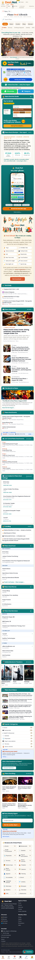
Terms (7, 952)
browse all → (29, 477)
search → (30, 526)
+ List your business (21, 7)
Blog (24, 24)
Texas (3, 4)
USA (27, 2)
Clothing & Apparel (19, 27)
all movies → (29, 662)
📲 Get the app (14, 7)
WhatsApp (10, 91)
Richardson (21, 923)
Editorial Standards (12, 946)
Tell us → (5, 756)
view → (30, 434)
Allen (19, 925)
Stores (20, 905)
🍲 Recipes (4, 917)
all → (31, 96)
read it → (30, 132)
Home (5, 24)
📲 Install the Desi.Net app (17, 208)
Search (26, 957)
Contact (3, 941)
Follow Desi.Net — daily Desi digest (19, 84)
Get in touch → (6, 836)
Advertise (31, 6)
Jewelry (28, 27)
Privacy (3, 952)
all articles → (29, 773)
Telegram (27, 91)
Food (19, 903)
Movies (30, 24)
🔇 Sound (29, 54)
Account (3, 6)
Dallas (20, 919)
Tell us (31, 946)
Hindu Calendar (22, 911)
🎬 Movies (4, 919)
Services (20, 907)
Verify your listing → (20, 79)
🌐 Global (21, 2)
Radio (32, 957)
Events (18, 24)
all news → (30, 309)
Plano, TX (6, 11)
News (11, 24)
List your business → (9, 767)
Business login (5, 937)
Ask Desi (29, 952)
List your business (6, 935)
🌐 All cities (4, 923)
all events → (29, 438)
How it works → (17, 212)
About (2, 939)
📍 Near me (8, 7)
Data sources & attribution (15, 952)
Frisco (20, 921)
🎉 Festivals (4, 921)
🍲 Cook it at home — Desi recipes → (13, 582)
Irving (19, 917)
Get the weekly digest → (11, 825)
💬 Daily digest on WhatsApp (9, 931)
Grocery (10, 27)
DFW (8, 4)
